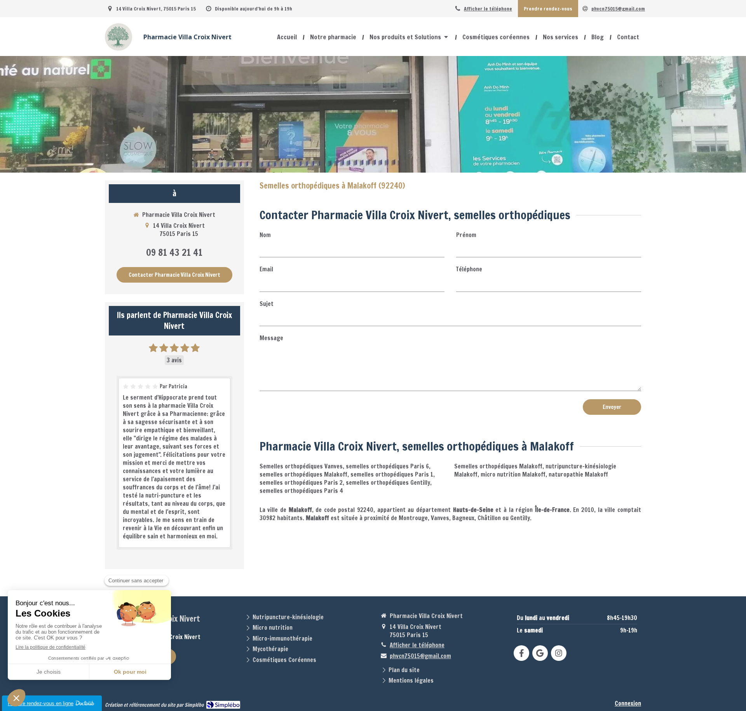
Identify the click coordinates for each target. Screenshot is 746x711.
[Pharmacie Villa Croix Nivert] (118, 48)
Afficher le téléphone (488, 8)
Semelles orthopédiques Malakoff (498, 466)
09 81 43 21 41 (174, 252)
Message (271, 338)
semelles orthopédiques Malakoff (303, 474)
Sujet (267, 304)
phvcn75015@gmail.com (420, 656)
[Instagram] (558, 653)
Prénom (466, 235)
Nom (265, 235)
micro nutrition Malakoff (513, 474)
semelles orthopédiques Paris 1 (391, 474)
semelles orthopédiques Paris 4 (301, 491)
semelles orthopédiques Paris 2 (301, 483)
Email (266, 269)
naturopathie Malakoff (578, 474)
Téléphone (469, 269)
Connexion (628, 703)
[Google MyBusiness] (540, 653)
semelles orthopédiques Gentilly (388, 483)
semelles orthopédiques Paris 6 (387, 466)
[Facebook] (521, 653)
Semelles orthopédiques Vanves (301, 466)
